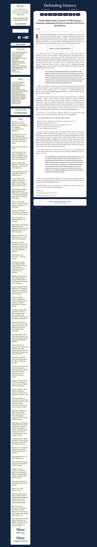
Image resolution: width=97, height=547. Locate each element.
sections (25, 9)
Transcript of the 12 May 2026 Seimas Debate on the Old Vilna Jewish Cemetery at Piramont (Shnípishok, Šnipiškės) (20, 337)
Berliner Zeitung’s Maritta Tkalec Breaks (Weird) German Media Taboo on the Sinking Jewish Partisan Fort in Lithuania (20, 279)
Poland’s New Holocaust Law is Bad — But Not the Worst (46, 192)
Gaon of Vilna (15, 59)
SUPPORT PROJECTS (16, 103)
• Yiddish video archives (17, 92)
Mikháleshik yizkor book (18, 61)
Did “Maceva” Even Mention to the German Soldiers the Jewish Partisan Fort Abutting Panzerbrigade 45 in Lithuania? (20, 126)
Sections (50, 14)
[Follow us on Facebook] (18, 38)
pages (23, 11)
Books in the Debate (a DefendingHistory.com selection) (18, 219)
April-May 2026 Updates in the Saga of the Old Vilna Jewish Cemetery (20, 463)
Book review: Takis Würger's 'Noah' (17, 489)
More (20, 530)
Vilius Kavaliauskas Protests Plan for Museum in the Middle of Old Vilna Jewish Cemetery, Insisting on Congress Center (20, 522)
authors (20, 9)
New (46, 14)
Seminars (18, 12)
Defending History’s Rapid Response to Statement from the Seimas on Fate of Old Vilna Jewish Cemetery (20, 441)
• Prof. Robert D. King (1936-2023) (19, 91)
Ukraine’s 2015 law (56, 59)
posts (19, 11)
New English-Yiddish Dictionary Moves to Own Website (46, 195)
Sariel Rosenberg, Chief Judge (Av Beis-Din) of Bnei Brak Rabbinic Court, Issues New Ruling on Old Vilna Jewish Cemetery (20, 155)
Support (78, 14)
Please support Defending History (60, 201)
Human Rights (20, 44)
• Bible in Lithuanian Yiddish (18, 95)
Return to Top (40, 190)
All (74, 14)
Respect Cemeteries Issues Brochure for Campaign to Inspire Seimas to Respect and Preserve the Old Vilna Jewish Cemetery (20, 290)
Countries (60, 14)
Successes (65, 14)
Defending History (60, 6)
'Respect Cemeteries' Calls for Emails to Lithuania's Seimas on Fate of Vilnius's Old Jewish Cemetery (20, 383)
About (70, 14)
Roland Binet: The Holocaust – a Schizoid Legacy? (19, 256)
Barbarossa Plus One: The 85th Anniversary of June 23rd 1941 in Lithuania (19, 237)
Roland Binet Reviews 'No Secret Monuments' (19, 457)
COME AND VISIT (20, 110)
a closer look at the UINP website (50, 91)
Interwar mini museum (17, 55)
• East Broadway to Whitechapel (19, 97)
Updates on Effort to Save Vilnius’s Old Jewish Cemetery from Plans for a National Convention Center (20, 391)
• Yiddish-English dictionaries (18, 85)
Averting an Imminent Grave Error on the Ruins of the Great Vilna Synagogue (20, 212)
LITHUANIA (20, 112)
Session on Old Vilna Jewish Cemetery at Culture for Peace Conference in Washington (20, 204)
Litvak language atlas (17, 56)
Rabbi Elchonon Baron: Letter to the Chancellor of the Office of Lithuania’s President (19, 360)
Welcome (20, 6)
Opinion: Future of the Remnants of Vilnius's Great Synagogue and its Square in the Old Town (20, 165)
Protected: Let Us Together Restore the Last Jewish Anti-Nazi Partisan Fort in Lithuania (20, 450)
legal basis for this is (44, 59)
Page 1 (42, 14)
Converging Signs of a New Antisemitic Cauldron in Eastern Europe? (20, 173)
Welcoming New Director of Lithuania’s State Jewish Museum (19, 483)
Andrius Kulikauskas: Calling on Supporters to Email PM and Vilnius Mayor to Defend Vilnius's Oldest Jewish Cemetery (19, 182)
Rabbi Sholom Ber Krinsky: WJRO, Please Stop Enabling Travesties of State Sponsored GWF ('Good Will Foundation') (20, 228)
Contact (22, 12)
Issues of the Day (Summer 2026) (20, 147)
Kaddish (14, 70)
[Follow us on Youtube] (24, 38)
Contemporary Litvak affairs (18, 62)
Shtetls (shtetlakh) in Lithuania (19, 58)
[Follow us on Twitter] (14, 40)
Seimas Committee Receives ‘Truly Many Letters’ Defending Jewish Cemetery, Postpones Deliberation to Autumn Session (19, 301)
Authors (55, 14)
